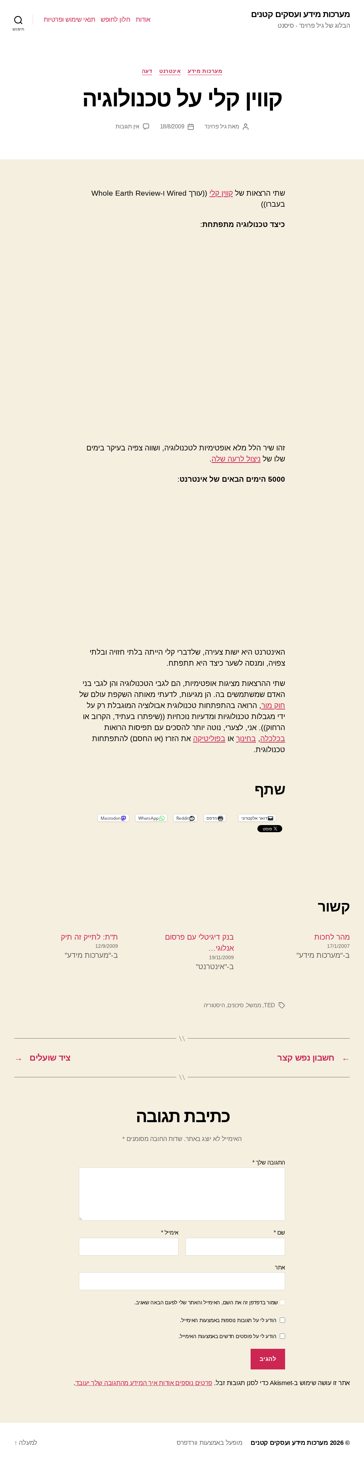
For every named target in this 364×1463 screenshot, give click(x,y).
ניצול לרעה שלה (236, 459)
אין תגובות (127, 126)
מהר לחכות (332, 937)
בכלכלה (272, 738)
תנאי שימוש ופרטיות (69, 19)
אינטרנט (170, 71)
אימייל (169, 1233)
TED (269, 1005)
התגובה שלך (268, 1163)
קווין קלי (221, 193)
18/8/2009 (172, 126)
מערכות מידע (205, 71)
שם (279, 1233)
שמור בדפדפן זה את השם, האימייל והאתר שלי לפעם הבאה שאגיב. (206, 1302)
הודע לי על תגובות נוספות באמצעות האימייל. (228, 1320)
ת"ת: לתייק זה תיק (89, 937)
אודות (143, 19)
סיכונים (236, 1005)
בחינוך (246, 738)
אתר (280, 1267)
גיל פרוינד (215, 126)
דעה (147, 71)
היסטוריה (214, 1005)
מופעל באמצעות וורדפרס (209, 1442)
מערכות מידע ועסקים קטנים (300, 14)
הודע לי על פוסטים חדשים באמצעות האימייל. (227, 1336)
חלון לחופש (115, 19)
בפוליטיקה (209, 738)
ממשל (253, 1005)
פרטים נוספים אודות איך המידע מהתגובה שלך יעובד (144, 1383)
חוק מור (273, 705)
